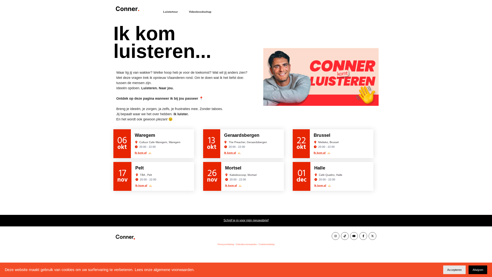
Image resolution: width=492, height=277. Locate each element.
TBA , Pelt (146, 174)
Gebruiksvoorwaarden (246, 244)
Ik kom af (143, 152)
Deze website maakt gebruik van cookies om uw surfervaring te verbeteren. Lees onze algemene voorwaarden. (100, 270)
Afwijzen (478, 269)
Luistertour (170, 11)
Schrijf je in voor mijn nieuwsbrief (246, 220)
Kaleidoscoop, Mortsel (243, 174)
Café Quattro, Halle (330, 174)
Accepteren (454, 269)
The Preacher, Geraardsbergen (248, 142)
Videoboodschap (200, 11)
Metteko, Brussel (328, 142)
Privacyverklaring (226, 244)
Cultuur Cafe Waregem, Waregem (159, 142)
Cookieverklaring (266, 244)
